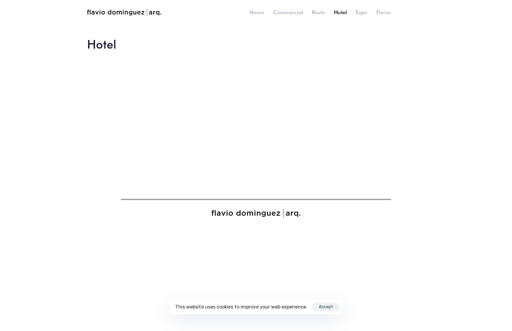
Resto (318, 12)
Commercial (288, 12)
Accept (326, 306)
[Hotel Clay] (213, 117)
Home (256, 12)
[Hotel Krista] (126, 117)
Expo (361, 12)
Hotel (340, 12)
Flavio (383, 12)
